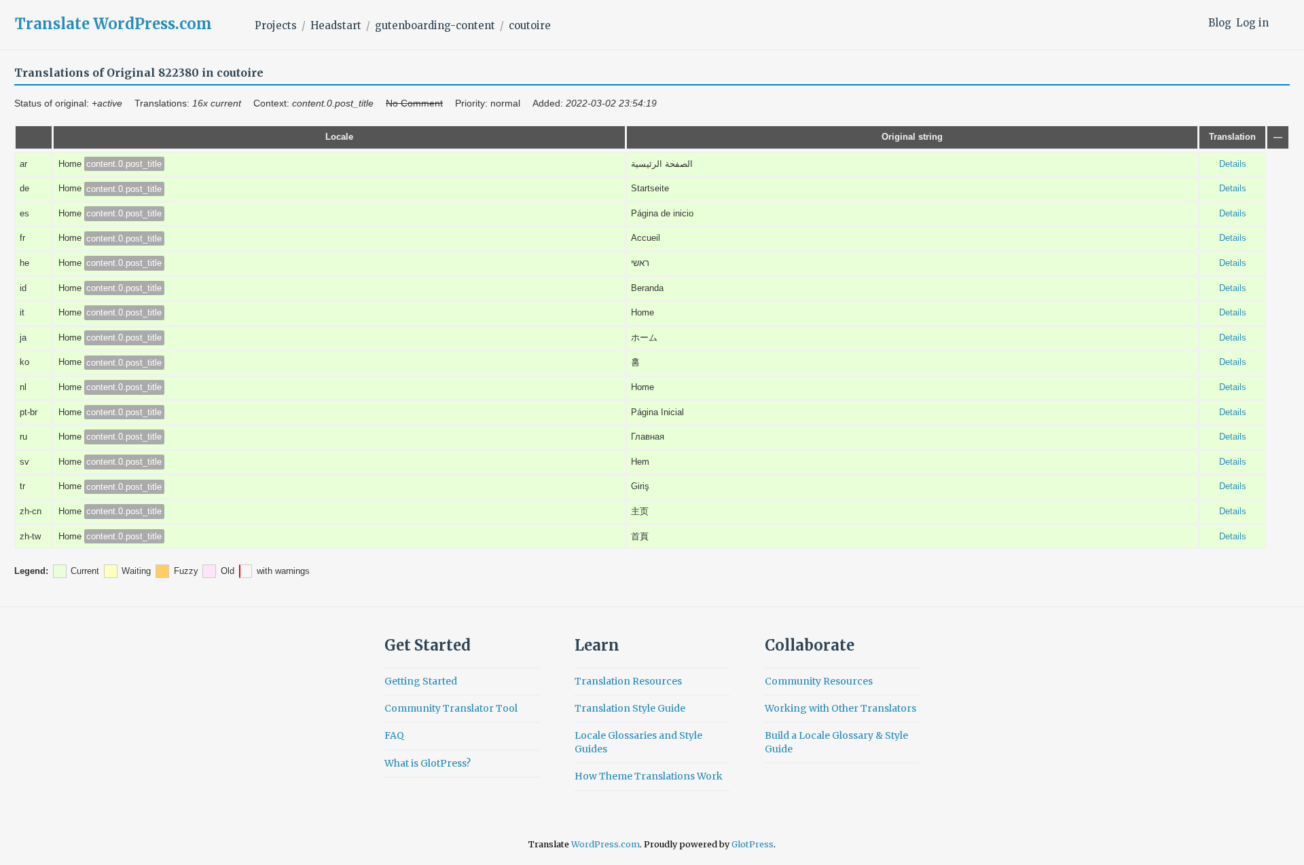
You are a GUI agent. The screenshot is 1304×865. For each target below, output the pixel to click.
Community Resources (819, 681)
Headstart (335, 25)
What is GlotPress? (427, 763)
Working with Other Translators (840, 708)
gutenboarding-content (435, 25)
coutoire (530, 25)
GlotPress (752, 844)
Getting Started (420, 681)
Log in (1252, 22)
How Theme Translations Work (649, 776)
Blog (1219, 22)
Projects (276, 25)
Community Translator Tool (451, 708)
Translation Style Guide (630, 708)
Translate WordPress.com (113, 23)
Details (1232, 164)
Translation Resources (628, 681)
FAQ (394, 735)
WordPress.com (605, 844)
